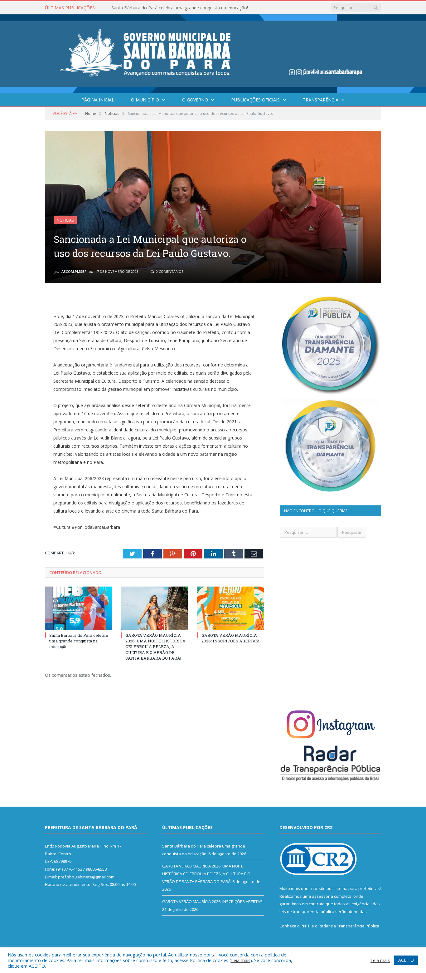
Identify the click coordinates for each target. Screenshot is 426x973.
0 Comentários (169, 271)
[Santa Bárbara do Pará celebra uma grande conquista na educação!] (78, 608)
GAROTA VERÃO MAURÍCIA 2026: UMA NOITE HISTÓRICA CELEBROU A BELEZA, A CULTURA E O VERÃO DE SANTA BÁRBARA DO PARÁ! (183, 8)
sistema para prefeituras (356, 888)
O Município (145, 100)
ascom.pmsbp (74, 271)
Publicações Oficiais (255, 100)
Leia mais (240, 960)
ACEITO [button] (406, 960)
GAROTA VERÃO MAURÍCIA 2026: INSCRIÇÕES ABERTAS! (230, 638)
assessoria (322, 896)
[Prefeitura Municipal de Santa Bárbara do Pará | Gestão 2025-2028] (213, 52)
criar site (317, 888)
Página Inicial (97, 100)
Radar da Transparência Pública (348, 926)
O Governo (195, 100)
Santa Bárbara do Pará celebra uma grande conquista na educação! (78, 640)
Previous (56, 203)
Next (369, 203)
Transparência (320, 100)
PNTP (306, 926)
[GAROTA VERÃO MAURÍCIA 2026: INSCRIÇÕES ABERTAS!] (230, 608)
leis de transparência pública (306, 911)
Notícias (65, 220)
